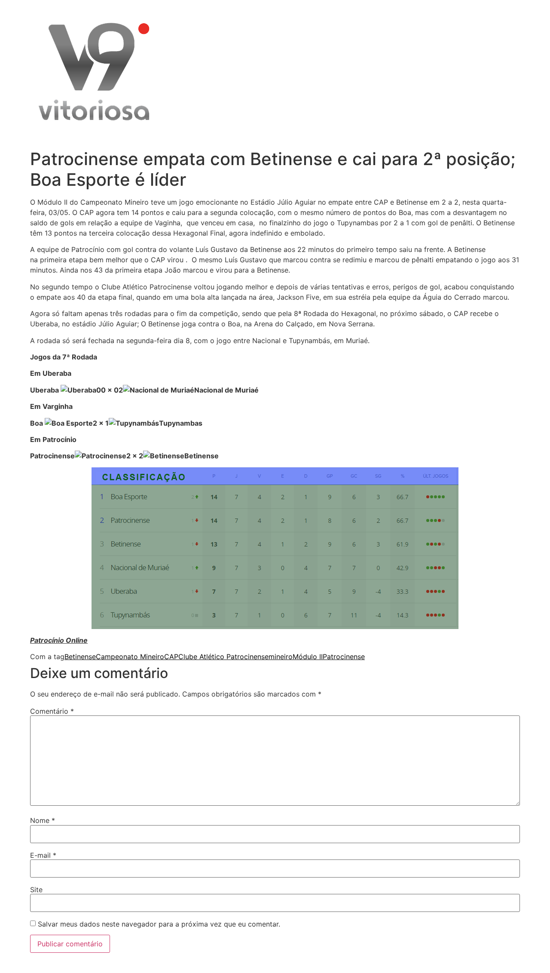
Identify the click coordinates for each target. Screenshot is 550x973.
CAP (171, 656)
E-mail (43, 855)
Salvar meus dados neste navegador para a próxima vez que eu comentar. (159, 924)
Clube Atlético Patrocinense (223, 656)
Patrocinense (344, 656)
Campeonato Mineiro (130, 656)
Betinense (80, 656)
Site (36, 889)
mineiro (281, 656)
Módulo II (308, 656)
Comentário (52, 711)
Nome (42, 820)
